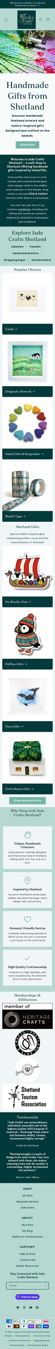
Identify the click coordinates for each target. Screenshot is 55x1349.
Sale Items (28, 1207)
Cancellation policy (38, 1345)
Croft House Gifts (17, 789)
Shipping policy (42, 1340)
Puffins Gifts (14, 664)
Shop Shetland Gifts (27, 800)
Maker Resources (27, 1266)
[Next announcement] (49, 4)
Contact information (20, 1340)
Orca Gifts (12, 726)
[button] (6, 19)
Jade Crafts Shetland (25, 1332)
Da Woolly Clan (16, 602)
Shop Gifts (27, 144)
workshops (24, 209)
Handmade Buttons (26, 253)
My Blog (27, 1231)
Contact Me (27, 1260)
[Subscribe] (45, 1286)
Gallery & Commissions (27, 1236)
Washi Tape (13, 516)
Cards (9, 329)
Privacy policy (22, 1336)
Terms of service (42, 1336)
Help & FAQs (28, 1254)
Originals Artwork (18, 391)
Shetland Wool (41, 260)
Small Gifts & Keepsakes (22, 454)
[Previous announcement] (5, 4)
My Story (27, 1225)
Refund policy (17, 1345)
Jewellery (17, 246)
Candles (35, 246)
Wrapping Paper (15, 260)
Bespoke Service (27, 1201)
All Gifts (27, 1195)
